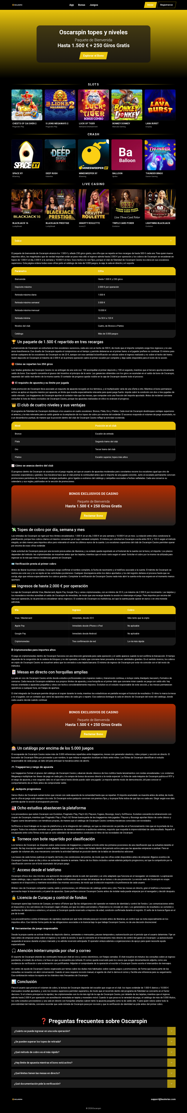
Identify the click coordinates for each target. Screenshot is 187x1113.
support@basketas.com (163, 1099)
